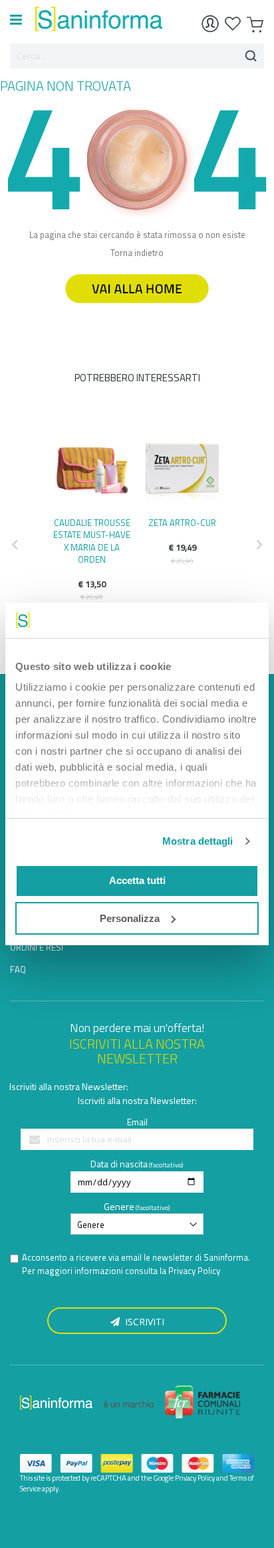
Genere (119, 1206)
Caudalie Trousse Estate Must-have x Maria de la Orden (91, 541)
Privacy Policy (194, 1270)
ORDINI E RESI (36, 947)
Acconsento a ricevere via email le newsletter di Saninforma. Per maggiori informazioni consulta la (136, 1264)
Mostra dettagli (197, 841)
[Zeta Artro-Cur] (182, 466)
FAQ (18, 969)
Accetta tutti (137, 880)
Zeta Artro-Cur (182, 522)
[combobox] (137, 56)
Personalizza (130, 918)
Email (137, 1122)
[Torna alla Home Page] (137, 309)
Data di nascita (119, 1164)
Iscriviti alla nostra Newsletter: (68, 1086)
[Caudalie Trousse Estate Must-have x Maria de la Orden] (91, 466)
